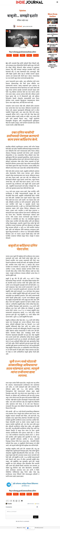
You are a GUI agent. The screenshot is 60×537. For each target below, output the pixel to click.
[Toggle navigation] (57, 1)
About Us (19, 527)
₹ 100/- (29, 55)
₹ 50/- (22, 55)
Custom (36, 55)
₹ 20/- (15, 55)
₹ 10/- (9, 55)
